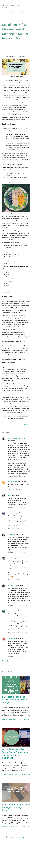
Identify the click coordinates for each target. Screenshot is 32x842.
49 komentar (13, 774)
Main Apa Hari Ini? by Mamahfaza (10, 2)
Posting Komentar (8, 661)
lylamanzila (11, 638)
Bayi (3, 12)
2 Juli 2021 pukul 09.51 (14, 490)
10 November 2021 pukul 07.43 (17, 529)
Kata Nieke (10, 585)
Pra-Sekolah (12, 12)
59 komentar (13, 827)
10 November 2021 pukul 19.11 (17, 633)
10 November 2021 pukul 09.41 (17, 552)
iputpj (9, 495)
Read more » (26, 719)
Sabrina (9, 611)
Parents (4, 424)
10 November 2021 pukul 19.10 (17, 605)
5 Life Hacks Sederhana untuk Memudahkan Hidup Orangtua (15, 700)
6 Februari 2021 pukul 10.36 (16, 476)
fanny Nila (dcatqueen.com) (16, 438)
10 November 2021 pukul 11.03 (17, 580)
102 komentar (13, 719)
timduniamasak (12, 481)
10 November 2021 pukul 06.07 (17, 507)
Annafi (9, 558)
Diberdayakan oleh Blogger (17, 837)
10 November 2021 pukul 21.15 (17, 656)
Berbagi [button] (25, 424)
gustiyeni (10, 513)
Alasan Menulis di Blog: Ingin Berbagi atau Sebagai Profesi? (16, 807)
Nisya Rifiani (11, 534)
